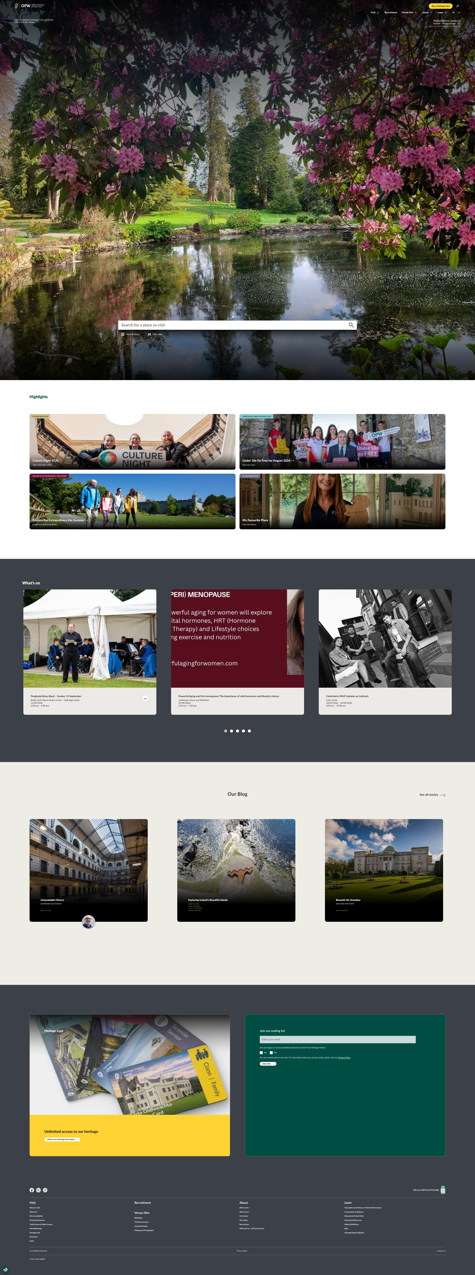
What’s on (33, 1212)
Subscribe (267, 1064)
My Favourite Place (255, 520)
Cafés (32, 1241)
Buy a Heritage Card (441, 6)
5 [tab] (249, 730)
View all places (132, 334)
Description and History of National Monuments (362, 1208)
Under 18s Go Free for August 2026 (266, 460)
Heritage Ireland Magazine (354, 1233)
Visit (373, 13)
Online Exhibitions (351, 1224)
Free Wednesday (36, 1228)
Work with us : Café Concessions (251, 1228)
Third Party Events (141, 1222)
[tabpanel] (237, 190)
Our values (243, 1220)
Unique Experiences (37, 1220)
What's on (31, 583)
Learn (440, 13)
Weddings (138, 1218)
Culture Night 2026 (46, 460)
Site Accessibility (36, 1216)
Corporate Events (141, 1226)
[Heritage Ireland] (27, 4)
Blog (346, 1228)
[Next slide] (14, 190)
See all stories (429, 794)
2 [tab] (236, 316)
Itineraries (33, 1237)
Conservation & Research (354, 1212)
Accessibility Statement (38, 1251)
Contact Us (441, 1251)
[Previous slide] (460, 190)
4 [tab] (241, 316)
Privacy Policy (344, 1058)
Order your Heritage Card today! (61, 1139)
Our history (243, 1216)
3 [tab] (239, 316)
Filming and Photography (144, 1230)
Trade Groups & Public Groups (41, 1224)
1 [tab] (233, 316)
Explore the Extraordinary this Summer (58, 520)
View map (157, 334)
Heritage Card (35, 1233)
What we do (244, 1208)
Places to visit (35, 1208)
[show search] (457, 6)
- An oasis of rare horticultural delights (444, 23)
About (425, 13)
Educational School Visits (354, 1216)
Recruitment (391, 13)
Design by (37, 1259)
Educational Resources (353, 1220)
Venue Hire (407, 13)
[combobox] (233, 325)
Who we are (244, 1212)
